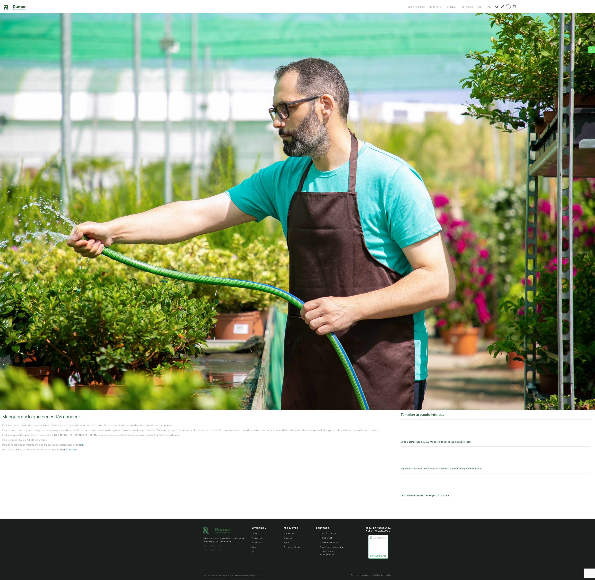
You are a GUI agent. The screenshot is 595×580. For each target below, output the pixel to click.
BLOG (479, 6)
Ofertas (451, 6)
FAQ (253, 551)
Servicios (467, 6)
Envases (288, 537)
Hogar (287, 542)
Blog (253, 547)
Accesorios (289, 533)
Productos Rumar (292, 547)
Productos (435, 6)
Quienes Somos (416, 6)
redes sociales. (69, 449)
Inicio (254, 533)
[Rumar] (15, 7)
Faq (489, 6)
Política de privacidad (383, 575)
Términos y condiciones (361, 575)
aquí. (81, 444)
